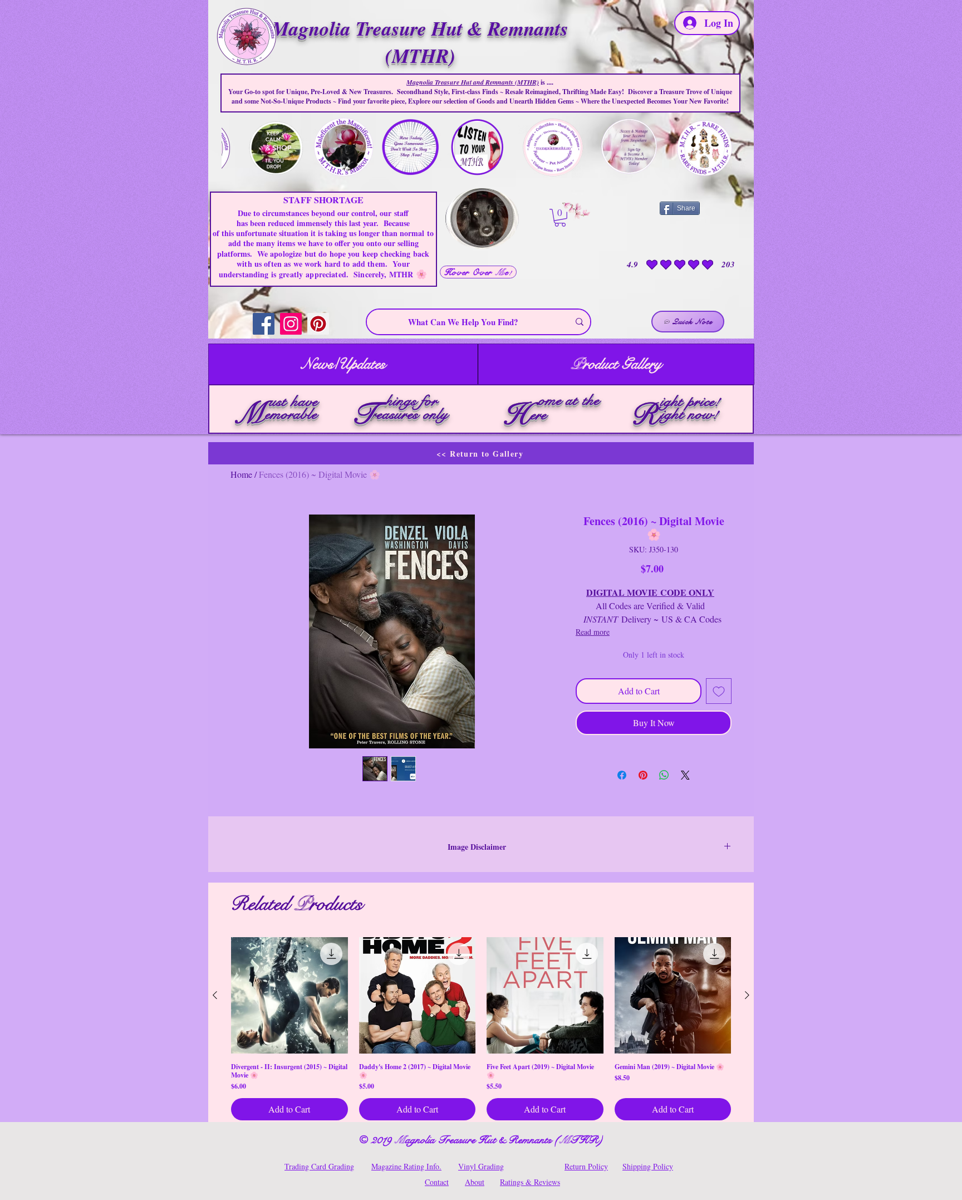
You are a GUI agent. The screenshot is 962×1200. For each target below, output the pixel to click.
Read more (593, 631)
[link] (560, 218)
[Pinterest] (318, 324)
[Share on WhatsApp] (664, 775)
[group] (481, 1029)
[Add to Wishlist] (719, 691)
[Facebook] (263, 324)
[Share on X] (685, 775)
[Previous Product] (215, 995)
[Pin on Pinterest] (643, 775)
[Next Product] (747, 995)
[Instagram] (291, 324)
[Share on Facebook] (622, 775)
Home (241, 474)
